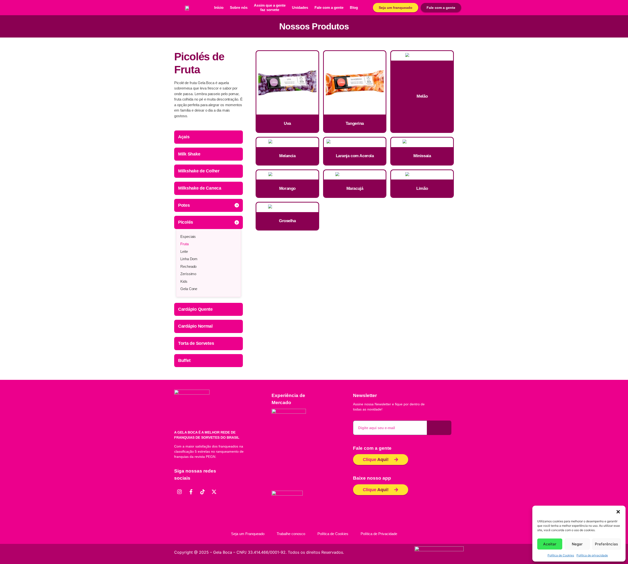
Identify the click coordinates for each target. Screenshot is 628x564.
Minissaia (422, 156)
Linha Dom (188, 259)
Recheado (188, 266)
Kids (183, 281)
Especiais (188, 236)
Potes (184, 205)
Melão (422, 96)
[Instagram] (179, 492)
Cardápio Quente (195, 309)
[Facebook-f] (191, 492)
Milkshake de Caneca (199, 188)
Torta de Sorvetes (196, 343)
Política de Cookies (561, 555)
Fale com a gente (328, 7)
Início (218, 7)
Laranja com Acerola (355, 156)
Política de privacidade (592, 555)
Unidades (300, 7)
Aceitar (549, 544)
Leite (184, 251)
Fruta (184, 244)
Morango (287, 188)
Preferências (606, 544)
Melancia (287, 156)
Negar (577, 544)
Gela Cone (188, 289)
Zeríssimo (188, 274)
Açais (184, 136)
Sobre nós (239, 7)
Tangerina (355, 123)
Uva (287, 123)
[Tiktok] (202, 492)
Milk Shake (189, 154)
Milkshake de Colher (199, 170)
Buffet (184, 360)
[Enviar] (439, 428)
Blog (354, 7)
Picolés (185, 222)
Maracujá (354, 188)
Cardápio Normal (195, 326)
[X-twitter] (214, 492)
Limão (422, 188)
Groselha (287, 220)
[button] (618, 511)
